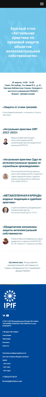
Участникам (6, 350)
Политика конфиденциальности (14, 368)
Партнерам (6, 353)
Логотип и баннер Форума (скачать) (15, 371)
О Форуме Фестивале (10, 346)
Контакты (6, 357)
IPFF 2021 (6, 382)
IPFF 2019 (6, 378)
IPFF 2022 (6, 385)
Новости (5, 360)
